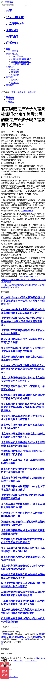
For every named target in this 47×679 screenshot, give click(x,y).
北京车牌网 (6, 634)
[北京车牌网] (7, 2)
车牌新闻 (10, 67)
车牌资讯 (15, 72)
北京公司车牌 (12, 51)
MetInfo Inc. (18, 660)
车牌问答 (15, 69)
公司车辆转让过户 (17, 637)
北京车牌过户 (27, 210)
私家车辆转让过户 (35, 637)
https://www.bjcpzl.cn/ (28, 276)
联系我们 (15, 83)
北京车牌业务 (12, 54)
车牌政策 (15, 75)
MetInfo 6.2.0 (39, 658)
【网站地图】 (31, 660)
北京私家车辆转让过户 (21, 64)
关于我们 (10, 77)
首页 (8, 49)
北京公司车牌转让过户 (21, 59)
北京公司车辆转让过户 (21, 62)
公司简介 (15, 80)
